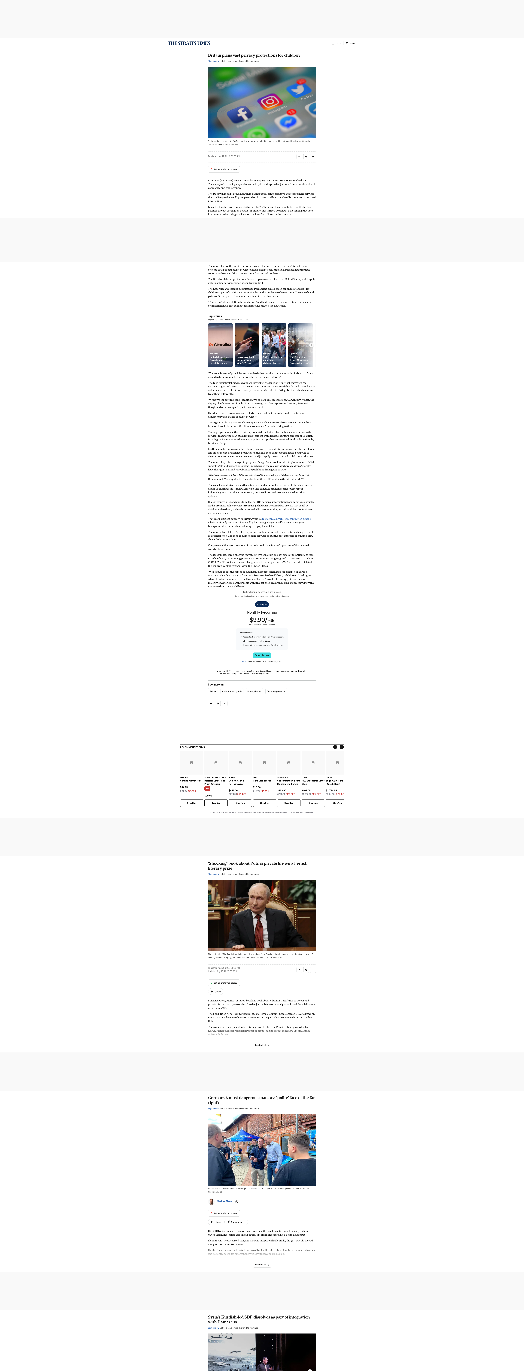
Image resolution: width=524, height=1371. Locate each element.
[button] (336, 43)
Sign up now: (213, 61)
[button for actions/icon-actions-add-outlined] (236, 1201)
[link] (189, 43)
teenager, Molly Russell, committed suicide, (287, 518)
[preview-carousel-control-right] (311, 345)
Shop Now (191, 803)
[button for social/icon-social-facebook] (306, 156)
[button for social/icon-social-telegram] (299, 156)
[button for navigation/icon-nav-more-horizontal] (313, 156)
